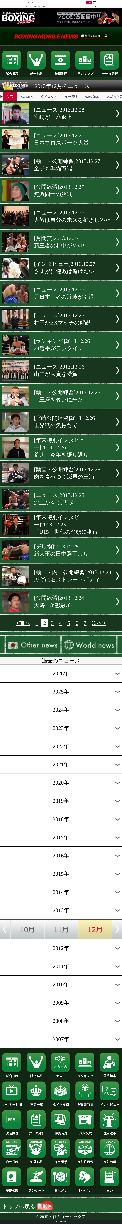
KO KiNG (27, 96)
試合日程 (12, 73)
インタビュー (110, 1104)
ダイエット (49, 96)
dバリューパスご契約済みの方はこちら (35, 6)
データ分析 (110, 73)
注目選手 (110, 1133)
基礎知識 (12, 1190)
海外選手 (61, 1162)
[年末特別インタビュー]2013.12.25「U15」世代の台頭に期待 (66, 524)
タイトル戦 (61, 1104)
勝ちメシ (61, 1190)
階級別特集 (85, 1104)
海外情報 (110, 1162)
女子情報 (71, 96)
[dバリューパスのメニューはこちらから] (94, 2)
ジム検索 (85, 1133)
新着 (10, 96)
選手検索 (110, 1076)
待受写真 (61, 1133)
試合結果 (36, 73)
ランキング (85, 73)
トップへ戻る (19, 1206)
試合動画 (12, 1133)
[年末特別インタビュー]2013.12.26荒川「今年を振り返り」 (64, 447)
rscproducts (92, 96)
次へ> (99, 623)
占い (110, 1190)
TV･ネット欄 (12, 1104)
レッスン (85, 1190)
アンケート (37, 1190)
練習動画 (61, 73)
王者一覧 (36, 1104)
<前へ (23, 623)
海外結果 (36, 1162)
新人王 (61, 1076)
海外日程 (12, 1162)
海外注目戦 (85, 1162)
